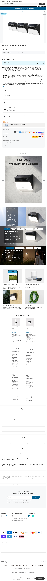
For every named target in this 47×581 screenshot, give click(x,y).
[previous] (3, 236)
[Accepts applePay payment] (15, 532)
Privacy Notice (28, 500)
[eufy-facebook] (4, 562)
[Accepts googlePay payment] (27, 532)
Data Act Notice (32, 572)
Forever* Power (7, 228)
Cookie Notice (14, 572)
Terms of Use (22, 500)
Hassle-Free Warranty (18, 520)
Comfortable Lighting (38, 228)
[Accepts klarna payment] (21, 536)
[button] (44, 1)
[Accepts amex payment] (9, 532)
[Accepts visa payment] (15, 536)
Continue (42, 3)
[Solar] (23, 102)
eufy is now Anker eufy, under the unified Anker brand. (23, 8)
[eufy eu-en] (22, 11)
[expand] (43, 52)
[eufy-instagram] (2, 562)
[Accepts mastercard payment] (33, 532)
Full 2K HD (13, 228)
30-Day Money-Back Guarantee (20, 518)
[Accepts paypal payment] (39, 532)
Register (36, 497)
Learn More (14, 332)
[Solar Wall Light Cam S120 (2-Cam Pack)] (23, 116)
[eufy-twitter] (6, 562)
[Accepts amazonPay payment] (4, 532)
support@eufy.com (7, 515)
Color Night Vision (29, 228)
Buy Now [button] (40, 578)
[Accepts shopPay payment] (4, 536)
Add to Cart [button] (30, 578)
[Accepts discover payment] (21, 532)
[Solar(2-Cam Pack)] (23, 109)
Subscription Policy (23, 572)
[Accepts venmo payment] (9, 536)
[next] (44, 236)
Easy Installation (20, 228)
